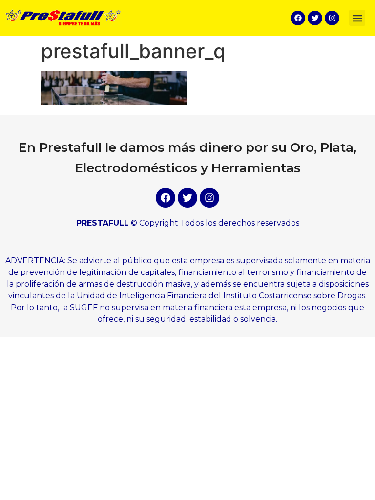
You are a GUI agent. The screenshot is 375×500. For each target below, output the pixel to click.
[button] (357, 18)
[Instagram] (332, 18)
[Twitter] (315, 18)
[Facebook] (298, 18)
